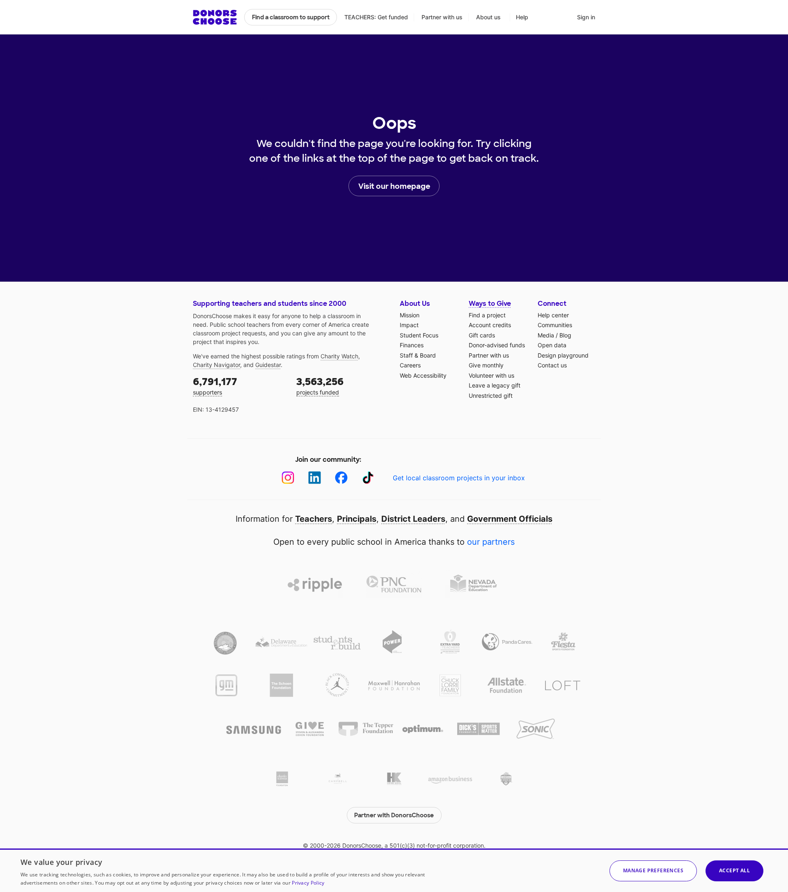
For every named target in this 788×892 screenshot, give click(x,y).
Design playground (563, 355)
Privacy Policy (308, 882)
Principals (356, 519)
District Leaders (413, 519)
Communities (555, 324)
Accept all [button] (734, 870)
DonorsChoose (215, 17)
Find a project (487, 315)
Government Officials (509, 519)
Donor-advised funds (497, 345)
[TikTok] (368, 477)
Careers (410, 365)
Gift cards (482, 335)
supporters (215, 385)
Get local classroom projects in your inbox (459, 478)
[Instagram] (288, 477)
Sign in (586, 17)
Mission (409, 315)
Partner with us (442, 17)
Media (546, 335)
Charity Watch (339, 356)
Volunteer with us (491, 375)
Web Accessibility (423, 375)
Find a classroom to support (291, 17)
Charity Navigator (216, 364)
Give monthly (486, 365)
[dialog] (394, 870)
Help (522, 17)
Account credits (490, 324)
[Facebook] (341, 477)
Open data (552, 345)
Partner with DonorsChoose (394, 815)
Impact (409, 324)
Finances (412, 345)
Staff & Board (418, 355)
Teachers (313, 519)
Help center (553, 315)
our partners (491, 542)
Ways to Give (490, 303)
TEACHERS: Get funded (376, 17)
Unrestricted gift (491, 395)
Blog (565, 335)
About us (488, 17)
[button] (653, 870)
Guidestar (268, 364)
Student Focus (419, 335)
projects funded (320, 385)
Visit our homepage (394, 186)
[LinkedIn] (314, 477)
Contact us (552, 365)
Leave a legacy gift (494, 385)
